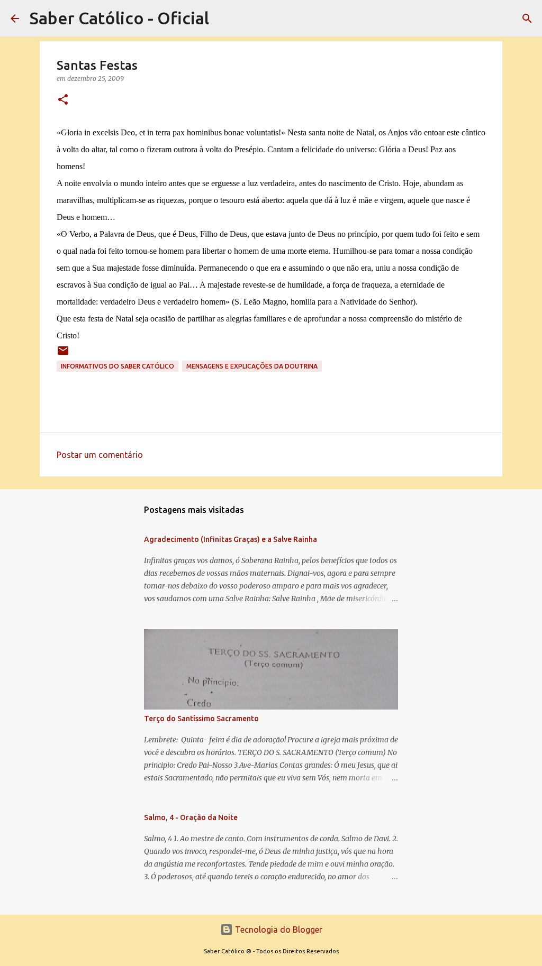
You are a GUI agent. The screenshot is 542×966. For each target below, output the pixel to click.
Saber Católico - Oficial (119, 17)
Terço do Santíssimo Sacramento (201, 718)
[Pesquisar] (527, 18)
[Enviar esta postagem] (63, 354)
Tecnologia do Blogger (277, 929)
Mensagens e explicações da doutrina (252, 366)
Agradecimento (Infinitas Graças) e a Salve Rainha (230, 539)
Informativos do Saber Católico (117, 366)
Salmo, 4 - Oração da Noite (191, 817)
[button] (63, 100)
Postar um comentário (100, 454)
